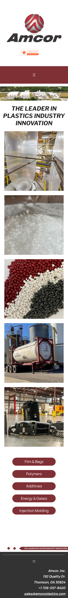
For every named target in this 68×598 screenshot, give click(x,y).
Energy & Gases (34, 498)
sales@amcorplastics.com (44, 593)
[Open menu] (34, 75)
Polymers (34, 473)
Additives (34, 486)
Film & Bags (34, 461)
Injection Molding (34, 510)
